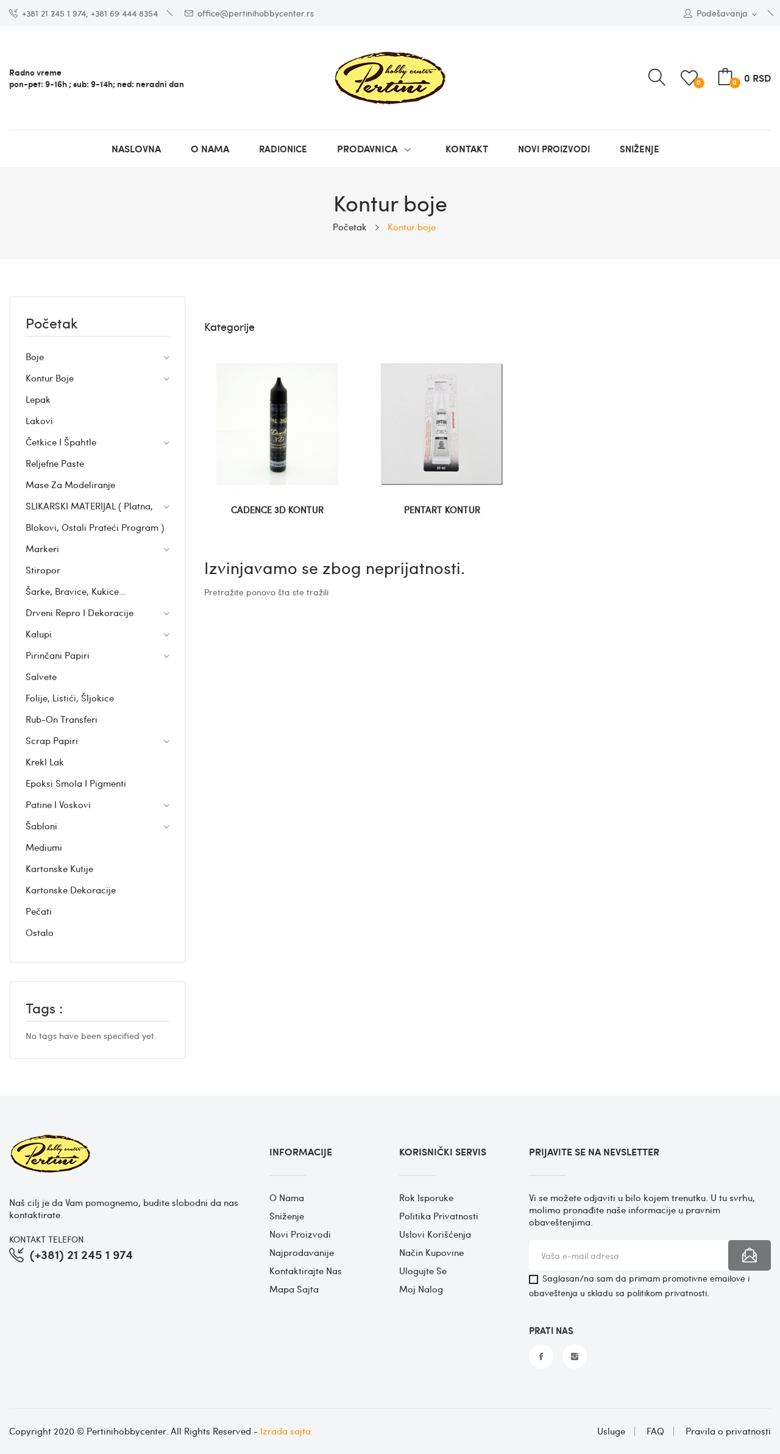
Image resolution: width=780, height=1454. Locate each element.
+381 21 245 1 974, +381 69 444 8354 (90, 13)
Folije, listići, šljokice (70, 697)
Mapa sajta (294, 1289)
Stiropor (43, 569)
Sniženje (286, 1216)
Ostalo (40, 932)
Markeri (42, 548)
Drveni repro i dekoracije (79, 612)
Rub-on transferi (62, 719)
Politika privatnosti (438, 1216)
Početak (52, 324)
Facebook (541, 1356)
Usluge (611, 1431)
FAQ (655, 1431)
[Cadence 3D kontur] (277, 428)
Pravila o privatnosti (728, 1431)
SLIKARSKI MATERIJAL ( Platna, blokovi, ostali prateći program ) (95, 516)
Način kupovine (431, 1252)
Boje (35, 356)
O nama (286, 1197)
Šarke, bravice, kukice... (76, 591)
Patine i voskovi (58, 804)
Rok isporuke (426, 1197)
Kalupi (39, 633)
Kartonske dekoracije (71, 889)
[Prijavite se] (749, 1255)
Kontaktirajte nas (305, 1270)
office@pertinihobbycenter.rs (255, 13)
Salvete (41, 676)
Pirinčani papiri (58, 655)
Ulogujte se (423, 1270)
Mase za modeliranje (70, 484)
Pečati (39, 911)
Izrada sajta (285, 1431)
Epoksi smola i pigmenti (76, 783)
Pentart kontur (442, 509)
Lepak (38, 399)
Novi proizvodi (300, 1234)
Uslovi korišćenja (435, 1234)
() (699, 82)
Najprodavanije (301, 1252)
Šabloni (41, 825)
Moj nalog (421, 1289)
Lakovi (39, 420)
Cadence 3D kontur (277, 509)
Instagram (574, 1356)
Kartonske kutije (59, 868)
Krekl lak (45, 761)
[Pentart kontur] (442, 428)
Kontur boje (50, 378)
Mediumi (44, 847)
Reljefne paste (55, 463)
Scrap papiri (52, 740)
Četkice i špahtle (61, 442)
